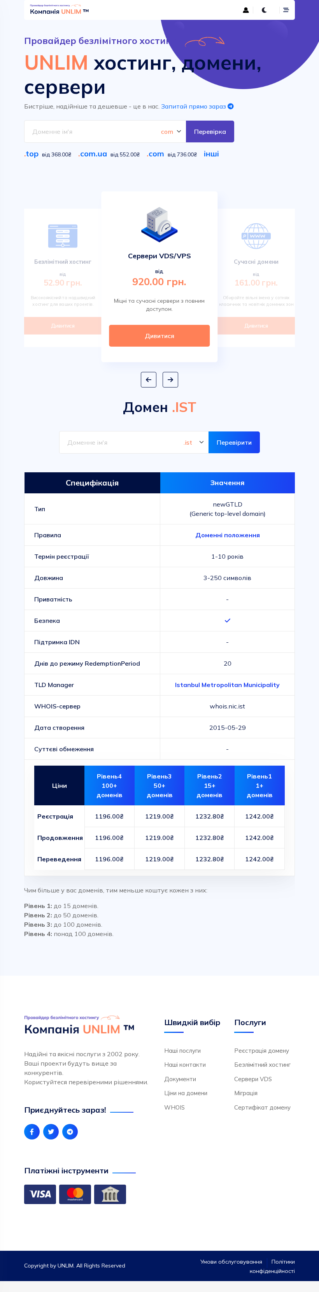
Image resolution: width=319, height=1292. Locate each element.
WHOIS (174, 1107)
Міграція (246, 1093)
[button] (148, 379)
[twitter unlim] (51, 1131)
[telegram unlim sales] (70, 1131)
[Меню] (286, 10)
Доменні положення (227, 535)
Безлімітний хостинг (262, 1064)
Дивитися (63, 326)
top (32, 153)
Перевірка (210, 131)
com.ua (93, 153)
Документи (180, 1079)
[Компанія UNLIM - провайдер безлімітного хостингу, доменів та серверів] (92, 10)
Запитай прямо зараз (194, 106)
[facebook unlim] (32, 1131)
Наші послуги (182, 1050)
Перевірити (234, 442)
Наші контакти (185, 1064)
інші (211, 153)
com (156, 153)
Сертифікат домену (262, 1107)
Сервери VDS (253, 1079)
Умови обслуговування (231, 1261)
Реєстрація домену (261, 1050)
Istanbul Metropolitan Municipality (227, 685)
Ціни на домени (185, 1093)
